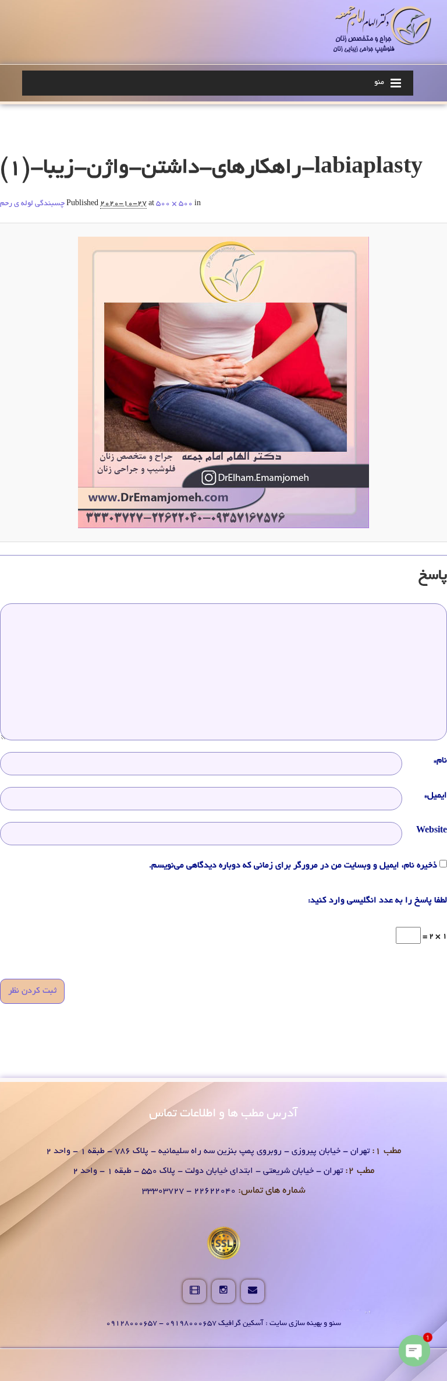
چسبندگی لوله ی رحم (32, 204)
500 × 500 (174, 204)
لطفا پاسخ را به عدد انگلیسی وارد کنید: (377, 900)
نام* (440, 760)
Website (431, 830)
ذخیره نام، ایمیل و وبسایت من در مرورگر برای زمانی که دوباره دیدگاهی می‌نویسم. (293, 865)
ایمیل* (435, 795)
